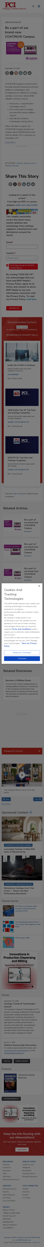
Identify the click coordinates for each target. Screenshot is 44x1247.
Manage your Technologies (22, 653)
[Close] (39, 585)
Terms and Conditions (21, 629)
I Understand (22, 658)
